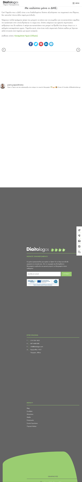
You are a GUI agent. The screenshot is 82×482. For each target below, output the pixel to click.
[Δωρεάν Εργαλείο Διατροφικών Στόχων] (79, 230)
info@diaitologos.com (36, 346)
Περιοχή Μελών (31, 426)
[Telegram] (51, 44)
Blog (28, 408)
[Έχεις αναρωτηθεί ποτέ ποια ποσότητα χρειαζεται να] (62, 126)
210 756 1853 (35, 340)
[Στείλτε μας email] (79, 241)
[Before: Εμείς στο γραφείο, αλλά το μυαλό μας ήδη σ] (62, 150)
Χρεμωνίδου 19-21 (36, 349)
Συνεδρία (29, 411)
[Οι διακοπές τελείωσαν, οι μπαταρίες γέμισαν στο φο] (20, 102)
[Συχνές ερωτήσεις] (79, 252)
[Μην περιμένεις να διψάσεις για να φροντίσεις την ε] (20, 126)
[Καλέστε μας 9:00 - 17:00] (79, 236)
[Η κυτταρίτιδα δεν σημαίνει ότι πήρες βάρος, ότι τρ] (20, 150)
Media (29, 417)
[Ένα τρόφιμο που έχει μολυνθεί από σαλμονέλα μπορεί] (62, 173)
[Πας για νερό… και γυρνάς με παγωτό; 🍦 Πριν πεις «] (20, 173)
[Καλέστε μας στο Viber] (79, 247)
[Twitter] (36, 44)
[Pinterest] (41, 44)
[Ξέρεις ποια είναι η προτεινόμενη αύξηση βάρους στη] (62, 102)
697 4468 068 (34, 343)
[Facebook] (31, 44)
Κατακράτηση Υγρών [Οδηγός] (26, 36)
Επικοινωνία (30, 420)
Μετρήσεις (30, 414)
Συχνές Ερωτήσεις (32, 423)
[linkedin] (46, 44)
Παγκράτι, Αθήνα (35, 352)
